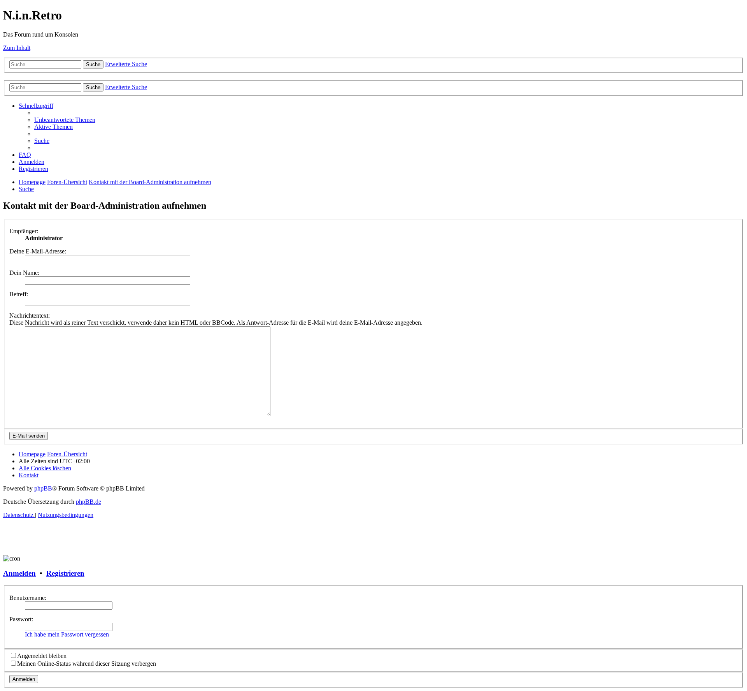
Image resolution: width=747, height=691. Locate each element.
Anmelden (19, 573)
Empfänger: (23, 231)
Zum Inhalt (16, 47)
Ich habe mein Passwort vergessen (67, 634)
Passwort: (21, 619)
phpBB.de (88, 501)
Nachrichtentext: (29, 315)
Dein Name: (24, 272)
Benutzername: (27, 597)
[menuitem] (64, 119)
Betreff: (18, 294)
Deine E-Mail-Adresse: (37, 251)
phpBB (43, 488)
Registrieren (65, 573)
